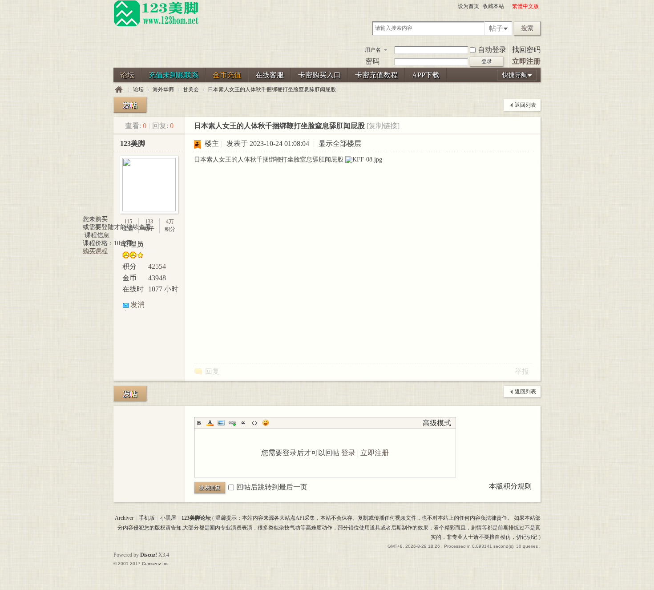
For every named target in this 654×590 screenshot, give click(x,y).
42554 (157, 266)
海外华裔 (163, 89)
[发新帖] (129, 105)
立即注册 (526, 61)
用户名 (373, 50)
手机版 (147, 518)
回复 (212, 371)
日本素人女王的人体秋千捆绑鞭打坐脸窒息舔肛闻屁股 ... (274, 89)
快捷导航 (514, 75)
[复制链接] (383, 125)
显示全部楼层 (340, 143)
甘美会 (191, 89)
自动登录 (492, 49)
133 (149, 221)
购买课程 (95, 251)
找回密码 (526, 49)
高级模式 (437, 423)
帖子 (496, 28)
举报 (522, 371)
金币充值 (227, 75)
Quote (243, 422)
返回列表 (525, 105)
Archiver (124, 518)
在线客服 (269, 75)
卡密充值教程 (376, 75)
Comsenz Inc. (156, 563)
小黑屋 (168, 518)
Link (232, 422)
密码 (372, 61)
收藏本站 (493, 6)
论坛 (127, 75)
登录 (348, 453)
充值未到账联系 (173, 75)
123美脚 (132, 143)
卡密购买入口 (319, 75)
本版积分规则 (510, 486)
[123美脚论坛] (156, 25)
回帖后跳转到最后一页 (271, 487)
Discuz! (148, 555)
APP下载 (426, 75)
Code (254, 422)
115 (128, 221)
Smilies (265, 422)
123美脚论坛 (118, 89)
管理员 (133, 244)
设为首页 (468, 6)
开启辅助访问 (508, 6)
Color (210, 422)
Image (221, 422)
